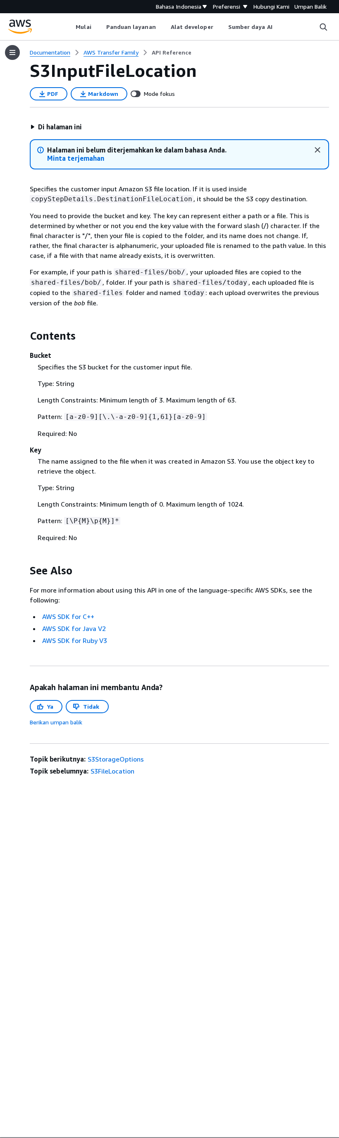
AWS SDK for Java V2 (74, 628)
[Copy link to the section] (23, 336)
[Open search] (323, 27)
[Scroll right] (278, 26)
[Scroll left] (69, 26)
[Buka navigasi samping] (12, 52)
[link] (171, 52)
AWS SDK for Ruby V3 (74, 640)
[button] (56, 127)
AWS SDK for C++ (68, 616)
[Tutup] (317, 150)
